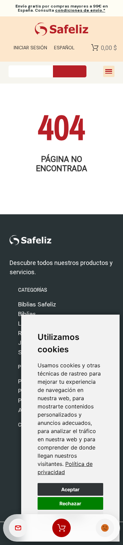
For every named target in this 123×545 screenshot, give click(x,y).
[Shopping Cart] (95, 47)
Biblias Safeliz (37, 304)
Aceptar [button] (70, 489)
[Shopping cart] (61, 528)
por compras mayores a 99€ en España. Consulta (61, 8)
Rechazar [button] (70, 503)
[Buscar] (69, 71)
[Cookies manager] (105, 528)
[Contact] (18, 528)
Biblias (27, 314)
